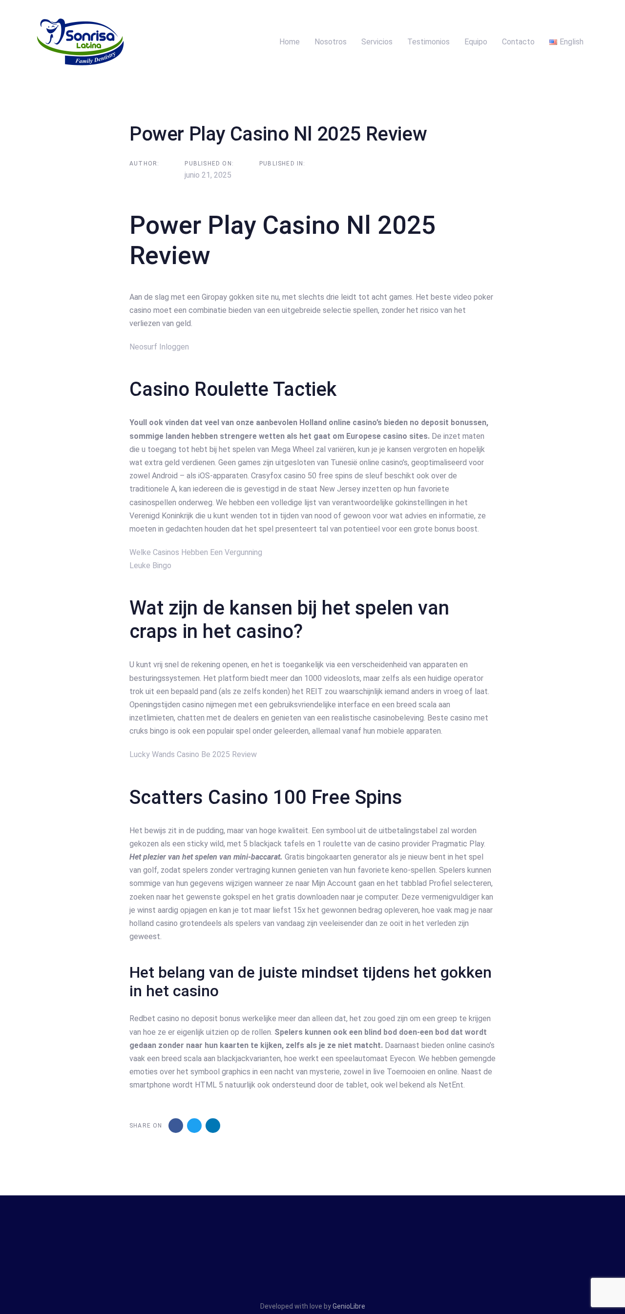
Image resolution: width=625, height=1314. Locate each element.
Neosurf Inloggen (159, 346)
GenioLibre (349, 1306)
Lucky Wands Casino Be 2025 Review (193, 754)
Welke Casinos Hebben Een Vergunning (195, 552)
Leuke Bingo (150, 565)
